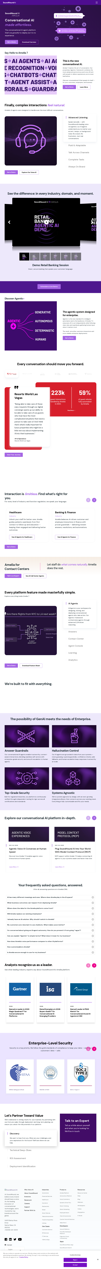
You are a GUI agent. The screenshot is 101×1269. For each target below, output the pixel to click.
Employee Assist (64, 1212)
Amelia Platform (64, 1193)
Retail (43, 1210)
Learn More (84, 87)
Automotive (45, 1193)
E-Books (80, 1215)
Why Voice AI (28, 1190)
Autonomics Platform (66, 1196)
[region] (50, 1259)
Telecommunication (47, 1216)
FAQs (79, 1196)
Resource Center (82, 1193)
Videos (79, 1209)
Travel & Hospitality (47, 1220)
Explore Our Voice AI (29, 172)
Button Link (13, 999)
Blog (79, 1199)
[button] (50, 897)
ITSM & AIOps (46, 1239)
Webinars (80, 1202)
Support (27, 1207)
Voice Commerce (65, 1199)
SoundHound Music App (66, 1245)
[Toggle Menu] (96, 2)
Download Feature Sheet (31, 666)
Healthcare (45, 1199)
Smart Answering (64, 1209)
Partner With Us (29, 1210)
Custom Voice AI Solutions (67, 1219)
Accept (75, 1265)
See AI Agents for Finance (67, 537)
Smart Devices (46, 1213)
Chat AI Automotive (65, 1216)
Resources (81, 1190)
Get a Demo (11, 42)
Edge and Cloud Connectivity (64, 1237)
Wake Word (63, 1223)
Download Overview (29, 42)
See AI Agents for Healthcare (22, 537)
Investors (27, 1197)
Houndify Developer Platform (65, 1232)
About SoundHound (31, 1193)
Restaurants (45, 1206)
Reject (75, 1260)
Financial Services (47, 1196)
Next (94, 500)
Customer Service (47, 1229)
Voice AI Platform (64, 1229)
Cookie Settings (75, 1255)
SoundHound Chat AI (66, 1248)
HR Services (45, 1233)
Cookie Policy (23, 1257)
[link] (66, 413)
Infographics (81, 1212)
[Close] (98, 1259)
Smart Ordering (64, 1206)
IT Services (45, 1236)
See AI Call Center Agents (35, 576)
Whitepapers (81, 1205)
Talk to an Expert (13, 576)
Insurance (45, 1203)
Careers (27, 1203)
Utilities (44, 1223)
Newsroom (28, 1200)
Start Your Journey (13, 455)
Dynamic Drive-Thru (65, 1202)
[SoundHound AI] (9, 2)
